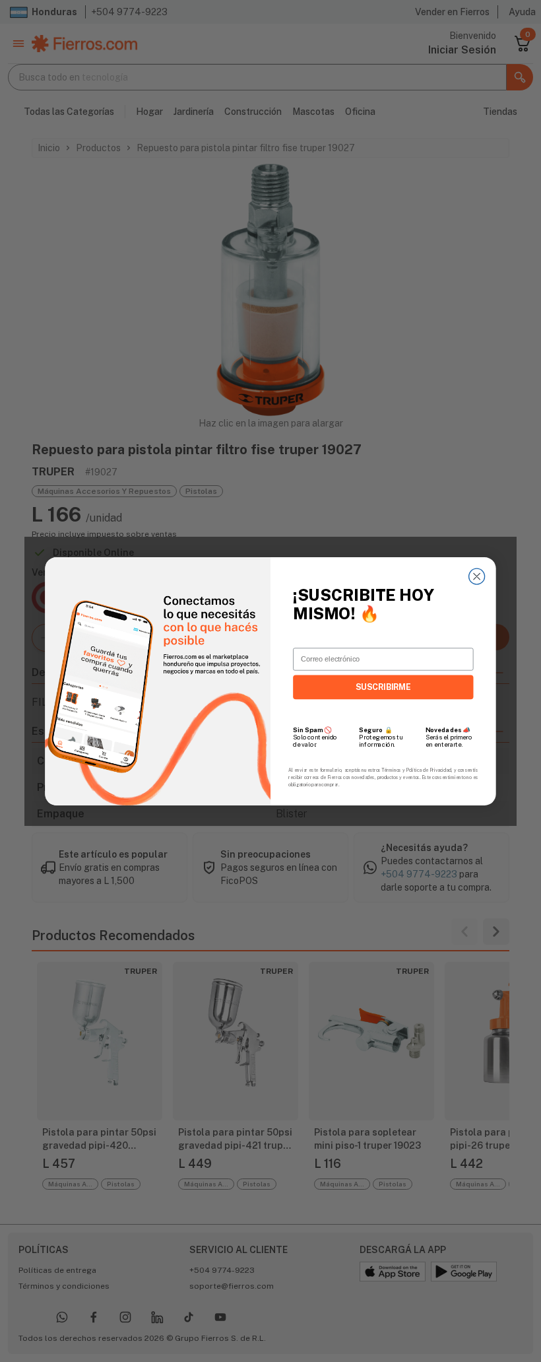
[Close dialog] (477, 576)
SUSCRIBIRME (383, 686)
